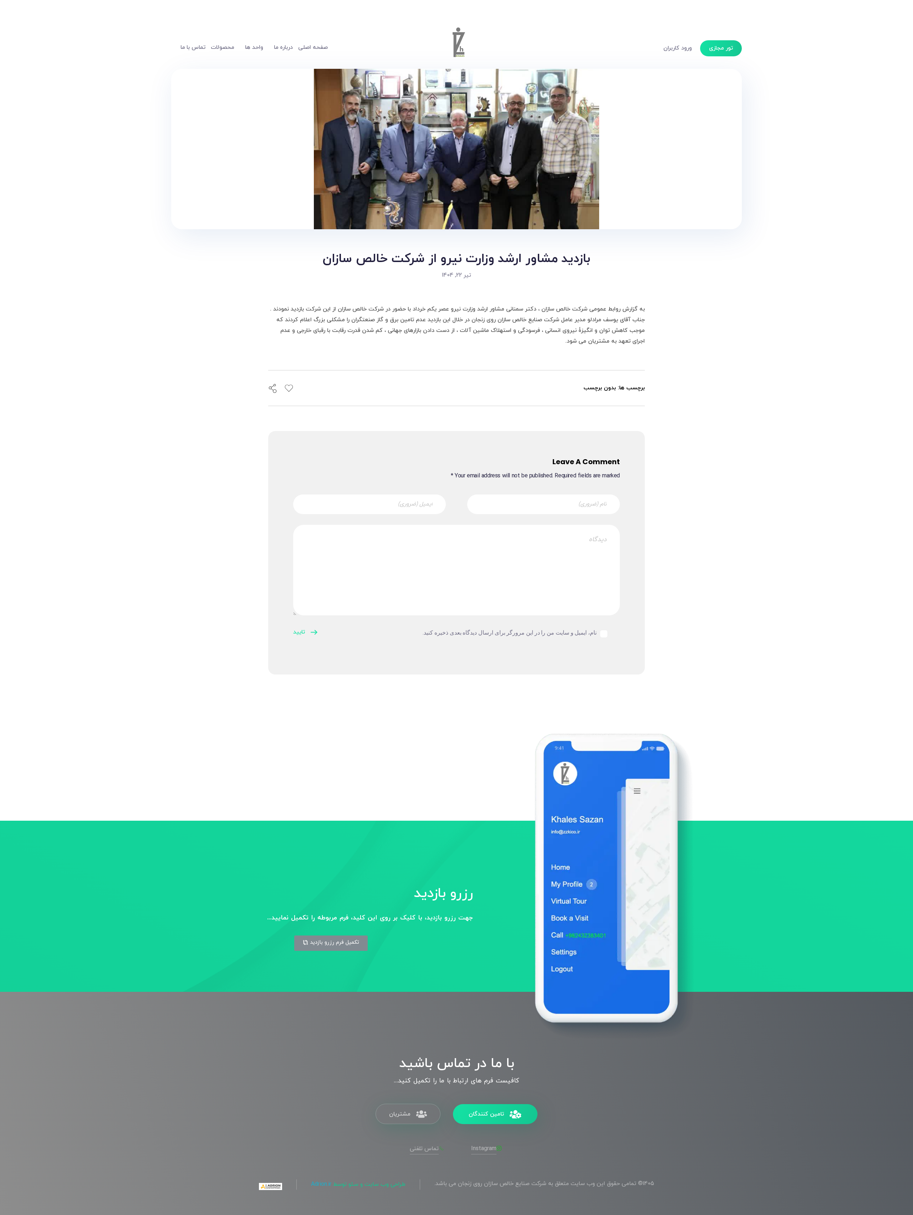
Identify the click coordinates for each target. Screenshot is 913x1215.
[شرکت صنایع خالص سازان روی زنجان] (458, 46)
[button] (331, 943)
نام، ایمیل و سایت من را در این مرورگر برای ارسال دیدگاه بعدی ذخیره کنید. (510, 632)
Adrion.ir (321, 1184)
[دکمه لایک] (288, 388)
